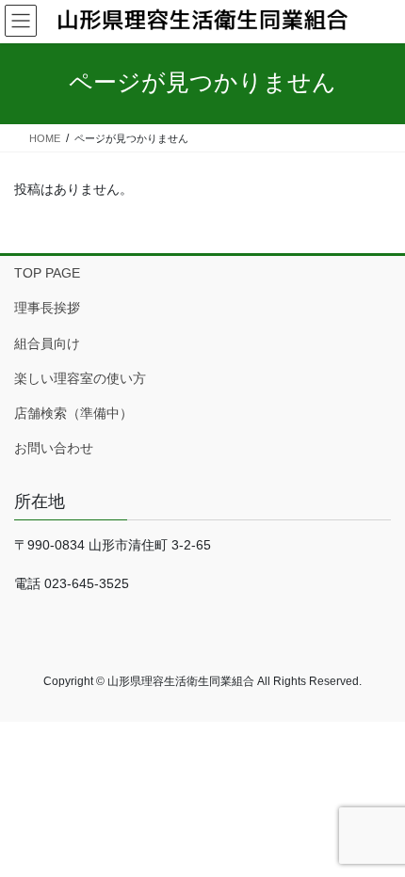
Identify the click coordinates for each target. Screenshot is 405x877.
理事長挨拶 (47, 307)
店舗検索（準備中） (73, 413)
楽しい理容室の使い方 (80, 378)
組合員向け (47, 343)
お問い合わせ (53, 447)
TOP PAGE (47, 272)
